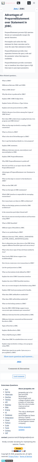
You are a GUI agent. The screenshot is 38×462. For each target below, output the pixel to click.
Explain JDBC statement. (10, 145)
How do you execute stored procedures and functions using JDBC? (18, 218)
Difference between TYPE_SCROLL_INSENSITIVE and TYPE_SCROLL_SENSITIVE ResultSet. (17, 238)
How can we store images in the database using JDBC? (19, 285)
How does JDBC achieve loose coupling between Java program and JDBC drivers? (18, 120)
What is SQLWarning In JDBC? (11, 335)
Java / (17, 9)
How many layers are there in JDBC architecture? (17, 201)
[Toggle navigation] (34, 3)
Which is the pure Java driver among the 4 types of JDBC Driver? (17, 113)
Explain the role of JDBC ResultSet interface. (16, 281)
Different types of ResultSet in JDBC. (13, 228)
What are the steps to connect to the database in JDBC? (17, 180)
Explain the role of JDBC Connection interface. (16, 276)
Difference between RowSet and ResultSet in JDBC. (18, 315)
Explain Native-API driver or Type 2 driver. (15, 103)
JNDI (19, 362)
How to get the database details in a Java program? (18, 141)
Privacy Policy (14, 456)
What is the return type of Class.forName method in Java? (18, 251)
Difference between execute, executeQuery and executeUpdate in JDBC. (17, 151)
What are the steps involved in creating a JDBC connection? (16, 126)
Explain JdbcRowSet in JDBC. (11, 330)
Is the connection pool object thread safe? (15, 212)
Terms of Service (26, 456)
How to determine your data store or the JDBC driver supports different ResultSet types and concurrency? (18, 244)
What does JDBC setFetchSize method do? (15, 299)
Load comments (19, 376)
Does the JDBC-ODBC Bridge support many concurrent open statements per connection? (16, 309)
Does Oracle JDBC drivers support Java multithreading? (14, 257)
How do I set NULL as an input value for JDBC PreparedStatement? (16, 167)
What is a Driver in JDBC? (10, 132)
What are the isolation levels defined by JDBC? (16, 272)
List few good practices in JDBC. (12, 267)
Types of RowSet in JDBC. (10, 326)
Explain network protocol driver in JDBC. (15, 108)
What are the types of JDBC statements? (14, 190)
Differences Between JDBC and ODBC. (14, 85)
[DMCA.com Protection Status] (7, 461)
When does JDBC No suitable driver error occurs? (17, 339)
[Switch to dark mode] (18, 3)
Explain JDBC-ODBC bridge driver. (12, 99)
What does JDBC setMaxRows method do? (15, 294)
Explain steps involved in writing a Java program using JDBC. (17, 345)
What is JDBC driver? (8, 90)
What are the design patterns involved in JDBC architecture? (16, 206)
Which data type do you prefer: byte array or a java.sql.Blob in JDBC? (16, 351)
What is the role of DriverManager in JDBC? (15, 136)
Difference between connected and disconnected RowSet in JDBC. (17, 320)
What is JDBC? (6, 81)
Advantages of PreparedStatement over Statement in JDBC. (18, 173)
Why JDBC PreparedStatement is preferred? (15, 161)
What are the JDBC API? (9, 185)
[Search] (29, 3)
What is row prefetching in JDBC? (12, 232)
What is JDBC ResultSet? (9, 223)
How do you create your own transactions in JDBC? (18, 263)
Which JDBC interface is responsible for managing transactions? (17, 195)
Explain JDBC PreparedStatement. (12, 156)
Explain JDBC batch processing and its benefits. (16, 290)
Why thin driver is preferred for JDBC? (14, 94)
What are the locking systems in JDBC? (14, 303)
